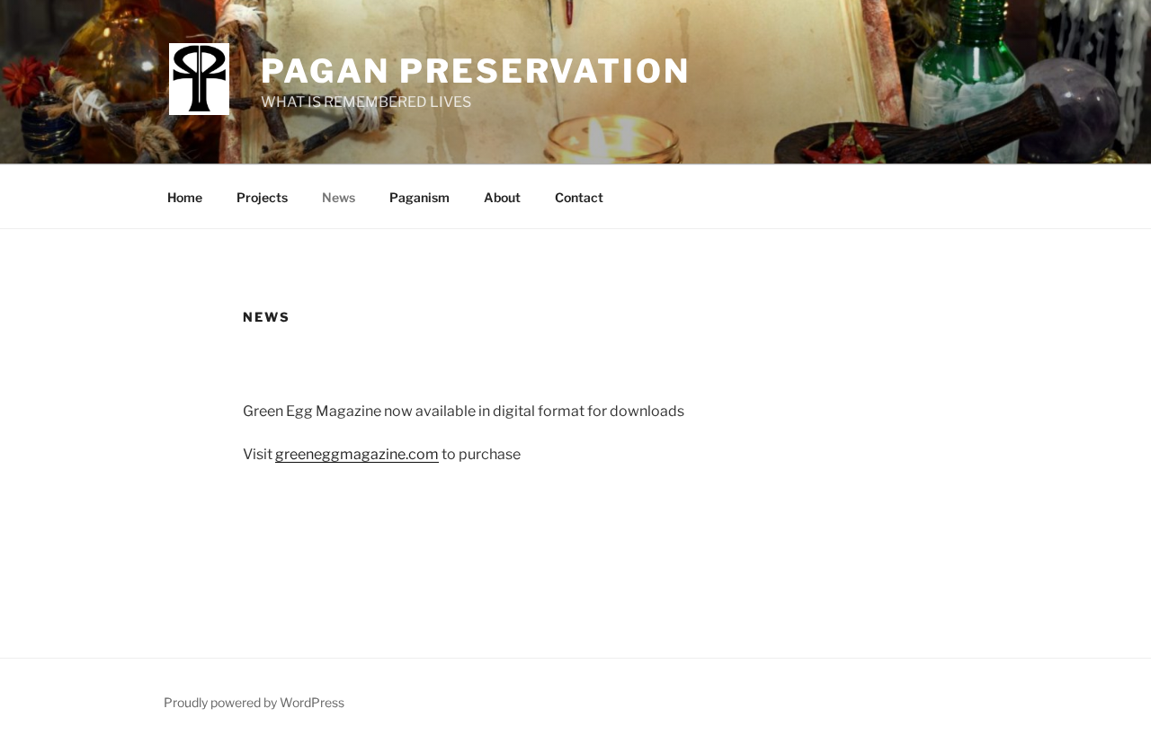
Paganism (419, 197)
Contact (579, 197)
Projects (262, 197)
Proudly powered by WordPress (254, 702)
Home (184, 197)
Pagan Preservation (476, 71)
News (338, 197)
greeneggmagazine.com (357, 454)
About (502, 197)
